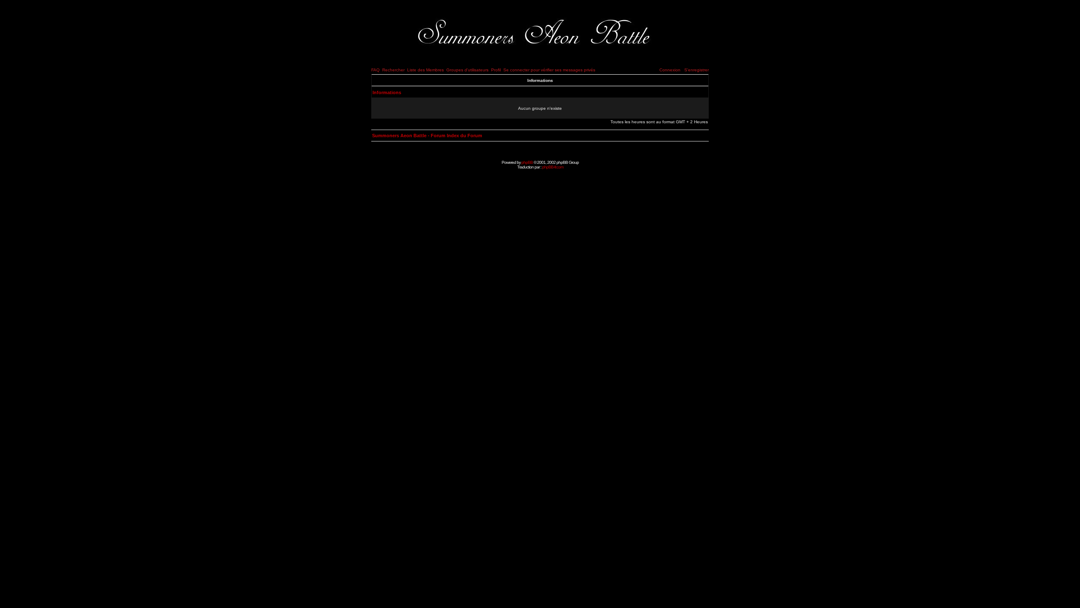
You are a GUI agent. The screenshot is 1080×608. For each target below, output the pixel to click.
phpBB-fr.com (552, 167)
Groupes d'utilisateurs (467, 70)
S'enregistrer (696, 70)
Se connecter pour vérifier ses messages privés (549, 70)
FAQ (375, 70)
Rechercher (393, 70)
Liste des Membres (425, 70)
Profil (496, 70)
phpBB (527, 162)
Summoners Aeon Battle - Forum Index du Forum (427, 135)
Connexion (669, 70)
